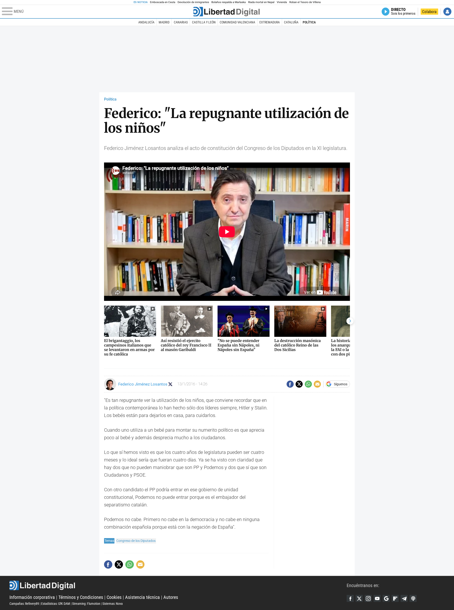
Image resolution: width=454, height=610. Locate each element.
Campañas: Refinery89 (24, 604)
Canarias (181, 22)
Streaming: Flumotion (86, 604)
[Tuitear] (299, 384)
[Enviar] (308, 384)
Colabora (429, 11)
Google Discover (386, 598)
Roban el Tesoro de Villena (305, 2)
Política (309, 22)
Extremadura (269, 22)
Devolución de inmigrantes (193, 2)
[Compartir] (290, 384)
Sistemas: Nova (112, 604)
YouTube (377, 598)
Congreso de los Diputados (136, 541)
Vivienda (282, 2)
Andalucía (146, 22)
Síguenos (340, 384)
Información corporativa (32, 597)
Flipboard (395, 598)
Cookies (114, 597)
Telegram (404, 598)
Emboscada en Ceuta (162, 2)
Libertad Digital (178, 585)
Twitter (359, 598)
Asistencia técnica (142, 597)
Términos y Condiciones (80, 597)
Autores (170, 597)
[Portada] (226, 11)
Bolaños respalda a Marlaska (228, 2)
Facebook (350, 598)
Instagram (368, 598)
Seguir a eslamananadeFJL (170, 384)
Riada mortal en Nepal (261, 2)
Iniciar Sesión (447, 12)
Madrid (164, 22)
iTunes (413, 598)
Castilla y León (204, 22)
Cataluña (291, 22)
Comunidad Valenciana (237, 22)
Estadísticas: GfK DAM (55, 604)
